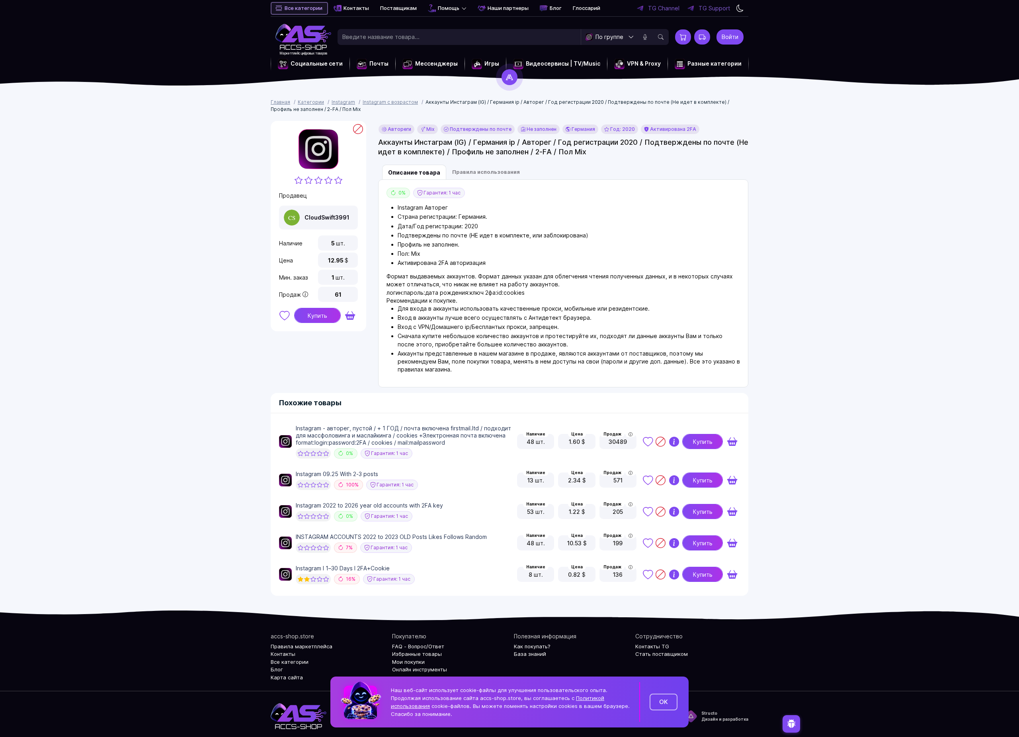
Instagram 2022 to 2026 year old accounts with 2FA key (369, 505)
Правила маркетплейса (301, 646)
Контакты (356, 8)
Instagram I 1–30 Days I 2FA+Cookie (343, 568)
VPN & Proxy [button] (644, 63)
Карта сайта (287, 677)
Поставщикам (398, 8)
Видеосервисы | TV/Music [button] (563, 63)
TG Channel (663, 8)
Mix (430, 129)
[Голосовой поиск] (645, 37)
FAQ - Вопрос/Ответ (418, 646)
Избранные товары (417, 654)
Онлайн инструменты (419, 669)
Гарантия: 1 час (441, 193)
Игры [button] (491, 63)
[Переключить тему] (740, 8)
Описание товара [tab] (414, 172)
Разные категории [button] (714, 63)
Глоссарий (586, 8)
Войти (730, 36)
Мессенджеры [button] (436, 63)
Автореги (399, 129)
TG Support (714, 8)
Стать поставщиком (661, 654)
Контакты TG (652, 646)
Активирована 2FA (672, 129)
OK (663, 702)
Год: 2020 (622, 129)
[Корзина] (683, 37)
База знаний (530, 654)
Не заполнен (540, 129)
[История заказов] (702, 37)
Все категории (303, 8)
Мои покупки (408, 662)
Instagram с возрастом (390, 102)
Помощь (448, 8)
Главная (280, 102)
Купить (317, 315)
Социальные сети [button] (317, 63)
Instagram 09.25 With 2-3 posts (337, 474)
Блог (556, 8)
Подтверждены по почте (480, 129)
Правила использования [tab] (486, 172)
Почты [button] (378, 63)
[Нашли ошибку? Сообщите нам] (791, 722)
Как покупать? (532, 646)
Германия (582, 129)
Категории (311, 102)
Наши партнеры (508, 8)
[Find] (661, 37)
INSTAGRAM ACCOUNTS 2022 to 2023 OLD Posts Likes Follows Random (391, 536)
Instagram (343, 102)
